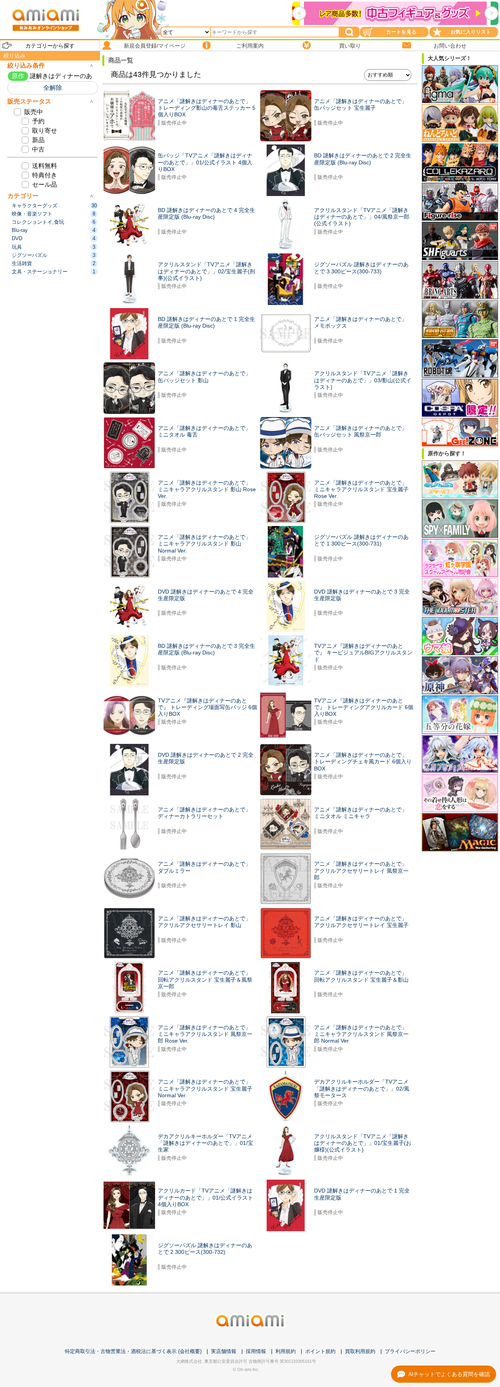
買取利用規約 (360, 1351)
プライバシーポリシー (410, 1351)
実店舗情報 (223, 1351)
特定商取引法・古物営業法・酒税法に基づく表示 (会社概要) (133, 1351)
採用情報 (256, 1351)
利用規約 (285, 1351)
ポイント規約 (320, 1351)
